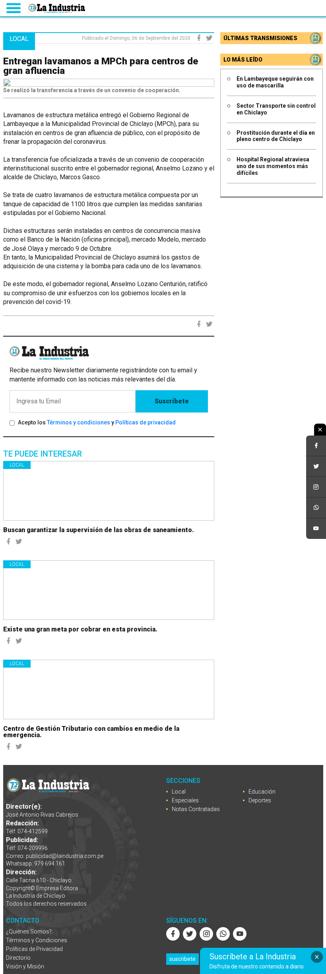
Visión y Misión (25, 966)
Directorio (18, 958)
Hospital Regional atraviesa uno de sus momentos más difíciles (273, 166)
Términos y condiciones (78, 422)
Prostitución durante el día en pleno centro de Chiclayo (276, 136)
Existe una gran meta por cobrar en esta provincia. (80, 629)
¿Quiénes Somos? (29, 931)
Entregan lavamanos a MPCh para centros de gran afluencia (100, 66)
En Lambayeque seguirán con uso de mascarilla (275, 82)
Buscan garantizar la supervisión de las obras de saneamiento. (98, 530)
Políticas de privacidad (145, 422)
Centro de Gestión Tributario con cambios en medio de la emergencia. (91, 732)
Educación (262, 791)
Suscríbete (172, 401)
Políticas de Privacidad (34, 949)
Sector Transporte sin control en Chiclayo (276, 109)
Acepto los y (97, 422)
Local (17, 465)
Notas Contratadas (196, 809)
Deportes (259, 800)
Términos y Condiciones (36, 940)
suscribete (182, 959)
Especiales (185, 800)
